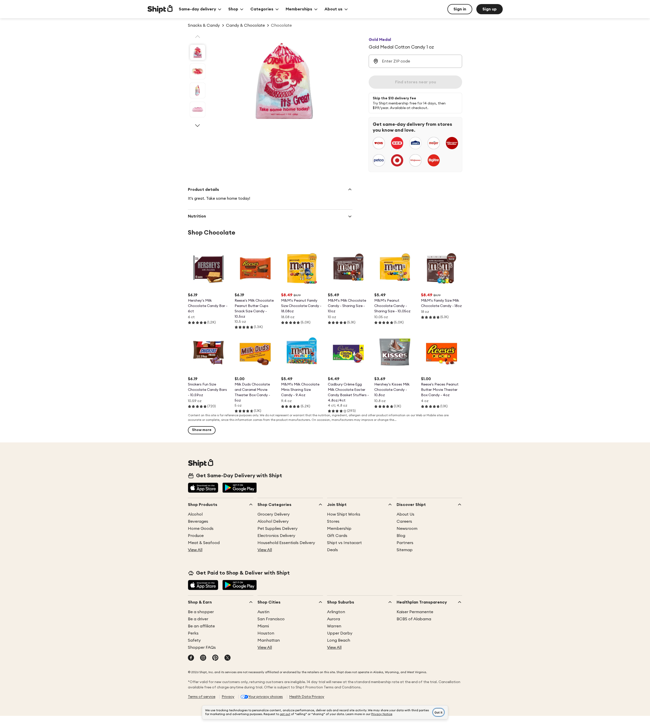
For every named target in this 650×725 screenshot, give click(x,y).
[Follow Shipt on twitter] (227, 658)
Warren (334, 626)
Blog (401, 536)
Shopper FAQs (202, 647)
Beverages (198, 521)
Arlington (336, 612)
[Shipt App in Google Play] (239, 488)
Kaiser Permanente (415, 612)
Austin (263, 612)
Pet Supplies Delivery (277, 529)
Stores (333, 521)
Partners (405, 543)
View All (195, 550)
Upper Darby (339, 633)
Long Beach (338, 640)
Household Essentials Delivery (286, 543)
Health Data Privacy (306, 697)
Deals (332, 550)
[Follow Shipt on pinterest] (215, 658)
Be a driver (198, 619)
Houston (265, 633)
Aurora (333, 619)
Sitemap (405, 550)
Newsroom (407, 529)
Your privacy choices (265, 697)
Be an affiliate (201, 626)
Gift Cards (337, 536)
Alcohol (195, 514)
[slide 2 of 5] (197, 71)
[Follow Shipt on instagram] (203, 658)
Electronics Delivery (276, 536)
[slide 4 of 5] (197, 109)
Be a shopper (201, 612)
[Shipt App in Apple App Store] (203, 488)
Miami (263, 626)
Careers (404, 521)
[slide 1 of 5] (197, 52)
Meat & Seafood (204, 543)
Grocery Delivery (273, 514)
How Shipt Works (343, 514)
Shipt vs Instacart (344, 543)
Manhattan (268, 640)
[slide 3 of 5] (197, 90)
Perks (193, 633)
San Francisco (271, 619)
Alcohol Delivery (273, 521)
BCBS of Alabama (414, 619)
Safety (194, 640)
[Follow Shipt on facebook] (191, 658)
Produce (196, 536)
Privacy (228, 697)
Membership (339, 529)
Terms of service (201, 697)
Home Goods (201, 529)
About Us (405, 514)
